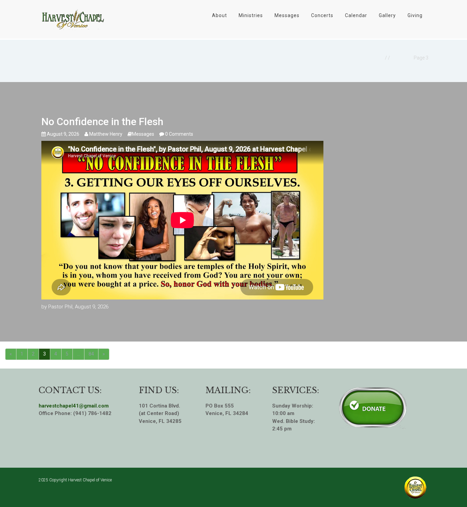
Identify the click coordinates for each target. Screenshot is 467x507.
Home (376, 58)
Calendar (356, 15)
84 (91, 354)
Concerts (322, 15)
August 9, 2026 (62, 134)
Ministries (251, 15)
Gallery (387, 15)
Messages (287, 15)
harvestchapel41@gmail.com (74, 406)
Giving (415, 15)
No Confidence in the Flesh (102, 122)
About (219, 15)
